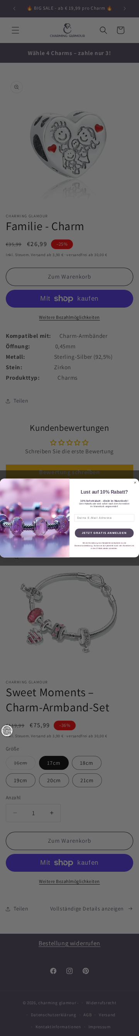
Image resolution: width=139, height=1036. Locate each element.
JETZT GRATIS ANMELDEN (104, 533)
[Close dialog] (135, 482)
